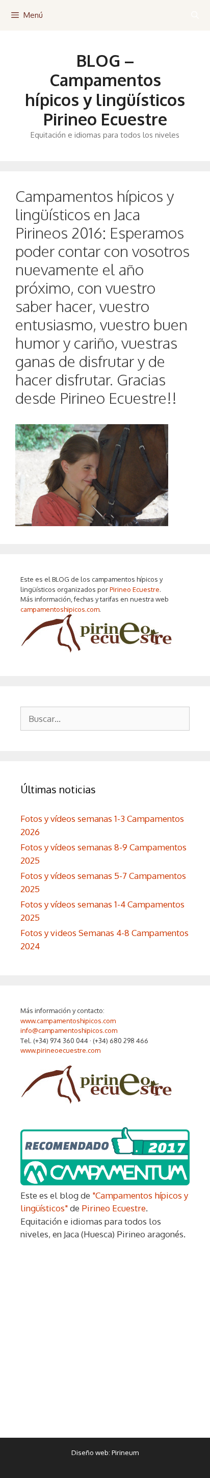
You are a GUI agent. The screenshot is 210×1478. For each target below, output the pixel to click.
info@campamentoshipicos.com (68, 1030)
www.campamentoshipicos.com (68, 1021)
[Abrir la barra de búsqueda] (195, 15)
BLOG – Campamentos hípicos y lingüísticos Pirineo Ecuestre (105, 89)
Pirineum (125, 1452)
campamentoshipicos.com (59, 609)
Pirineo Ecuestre (135, 589)
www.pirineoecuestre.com (60, 1050)
